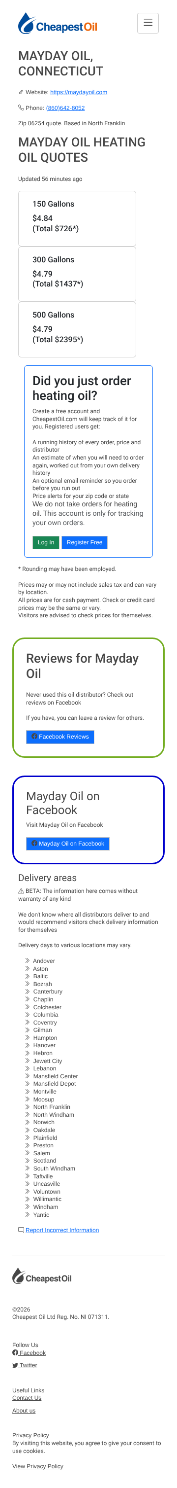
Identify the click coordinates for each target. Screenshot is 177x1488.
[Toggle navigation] (148, 23)
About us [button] (23, 1410)
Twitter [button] (27, 1365)
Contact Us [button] (26, 1397)
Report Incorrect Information (62, 1230)
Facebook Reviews (63, 736)
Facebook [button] (32, 1352)
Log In (46, 542)
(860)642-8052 (65, 108)
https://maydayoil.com (78, 92)
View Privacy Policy (37, 1466)
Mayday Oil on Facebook (70, 843)
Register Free (85, 542)
